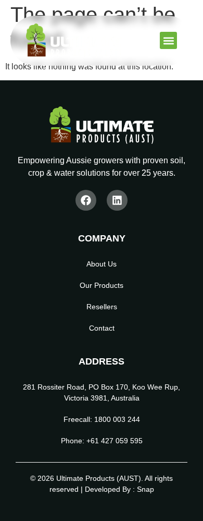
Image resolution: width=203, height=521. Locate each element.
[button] (168, 40)
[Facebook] (85, 200)
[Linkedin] (117, 200)
